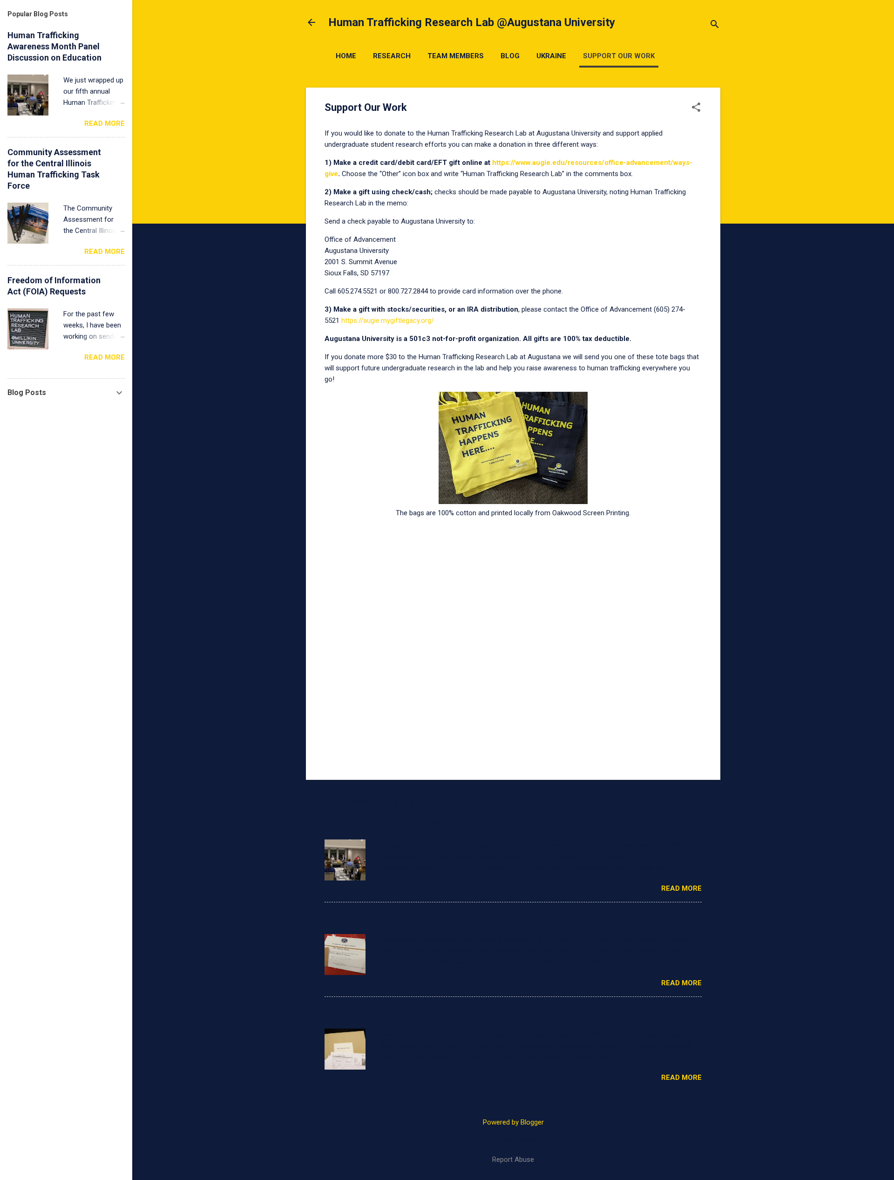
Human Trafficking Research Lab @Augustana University (471, 22)
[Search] (714, 25)
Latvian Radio (351, 1011)
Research (392, 56)
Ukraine (551, 56)
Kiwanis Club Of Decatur (370, 917)
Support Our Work (619, 56)
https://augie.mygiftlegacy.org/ (388, 320)
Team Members (455, 56)
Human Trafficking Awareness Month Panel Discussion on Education (455, 822)
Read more (681, 888)
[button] (696, 108)
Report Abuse (513, 1159)
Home (346, 56)
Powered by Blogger (513, 1122)
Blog (510, 56)
